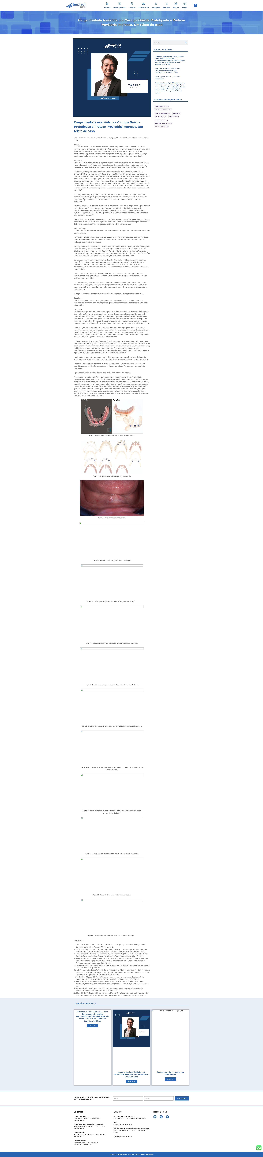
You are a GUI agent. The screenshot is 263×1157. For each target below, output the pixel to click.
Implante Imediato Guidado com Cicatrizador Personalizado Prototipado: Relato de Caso (168, 70)
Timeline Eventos (162, 127)
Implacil (176, 113)
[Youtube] (167, 1116)
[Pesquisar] (186, 42)
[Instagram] (161, 1116)
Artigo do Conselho (163, 110)
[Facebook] (154, 1116)
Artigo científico (162, 106)
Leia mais (92, 1025)
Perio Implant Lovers (163, 123)
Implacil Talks (160, 116)
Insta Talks (174, 116)
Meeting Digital (161, 120)
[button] (195, 5)
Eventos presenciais (162, 113)
